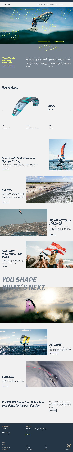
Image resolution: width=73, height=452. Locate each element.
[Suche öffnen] (65, 4)
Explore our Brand (8, 66)
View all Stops (53, 410)
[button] (2, 110)
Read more (52, 234)
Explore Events (5, 202)
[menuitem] (37, 4)
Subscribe (28, 434)
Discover (51, 109)
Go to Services (5, 386)
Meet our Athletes (6, 169)
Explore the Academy (54, 354)
